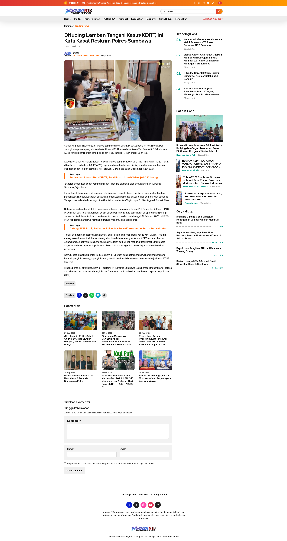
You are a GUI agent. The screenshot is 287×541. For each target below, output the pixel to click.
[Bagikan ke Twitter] (85, 295)
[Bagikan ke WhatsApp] (91, 295)
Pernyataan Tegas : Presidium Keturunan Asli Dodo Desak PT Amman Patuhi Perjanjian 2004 (153, 340)
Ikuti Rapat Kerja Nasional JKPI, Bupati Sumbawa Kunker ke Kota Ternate (203, 196)
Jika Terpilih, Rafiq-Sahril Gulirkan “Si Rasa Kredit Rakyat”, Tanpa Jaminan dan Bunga (80, 340)
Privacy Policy (159, 494)
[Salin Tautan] (104, 295)
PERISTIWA (109, 19)
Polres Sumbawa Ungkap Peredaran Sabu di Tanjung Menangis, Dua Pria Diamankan (120, 3)
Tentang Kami (128, 494)
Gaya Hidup (165, 19)
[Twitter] (199, 3)
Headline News (81, 26)
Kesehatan (137, 19)
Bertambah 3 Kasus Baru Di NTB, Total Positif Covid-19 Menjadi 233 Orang (114, 177)
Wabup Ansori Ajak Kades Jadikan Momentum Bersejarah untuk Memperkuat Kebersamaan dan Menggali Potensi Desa (203, 59)
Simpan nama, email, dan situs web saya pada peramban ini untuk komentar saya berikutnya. (110, 463)
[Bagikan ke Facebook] (79, 295)
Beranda (68, 26)
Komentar (74, 420)
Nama (70, 449)
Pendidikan (181, 19)
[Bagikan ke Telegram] (98, 295)
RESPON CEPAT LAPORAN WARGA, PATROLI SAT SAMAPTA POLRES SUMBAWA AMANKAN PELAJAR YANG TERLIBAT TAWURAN (201, 163)
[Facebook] (194, 3)
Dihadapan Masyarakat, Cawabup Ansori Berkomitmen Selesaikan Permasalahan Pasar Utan (116, 340)
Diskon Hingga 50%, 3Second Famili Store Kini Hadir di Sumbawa (196, 263)
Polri (194, 155)
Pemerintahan (92, 19)
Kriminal (123, 19)
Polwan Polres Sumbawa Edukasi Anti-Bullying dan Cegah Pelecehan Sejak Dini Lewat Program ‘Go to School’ (199, 148)
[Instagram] (204, 3)
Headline (69, 283)
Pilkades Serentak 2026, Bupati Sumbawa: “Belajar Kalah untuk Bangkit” (201, 76)
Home (67, 19)
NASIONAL (188, 187)
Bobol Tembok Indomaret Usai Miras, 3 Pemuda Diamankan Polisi (78, 378)
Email (123, 449)
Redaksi (143, 494)
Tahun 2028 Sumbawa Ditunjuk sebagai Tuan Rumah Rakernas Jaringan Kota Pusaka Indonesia (202, 180)
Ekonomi (151, 19)
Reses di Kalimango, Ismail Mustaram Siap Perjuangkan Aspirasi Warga (155, 378)
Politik (77, 19)
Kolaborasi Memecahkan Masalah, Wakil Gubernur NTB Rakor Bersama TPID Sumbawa (203, 42)
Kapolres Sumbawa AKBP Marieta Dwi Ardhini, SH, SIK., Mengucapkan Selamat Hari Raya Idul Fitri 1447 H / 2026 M (118, 381)
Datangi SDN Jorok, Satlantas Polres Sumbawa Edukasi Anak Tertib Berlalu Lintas (118, 228)
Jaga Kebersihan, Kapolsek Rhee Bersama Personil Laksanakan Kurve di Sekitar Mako (198, 235)
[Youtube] (208, 3)
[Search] (219, 11)
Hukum (185, 170)
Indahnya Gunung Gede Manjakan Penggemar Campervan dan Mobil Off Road (197, 219)
